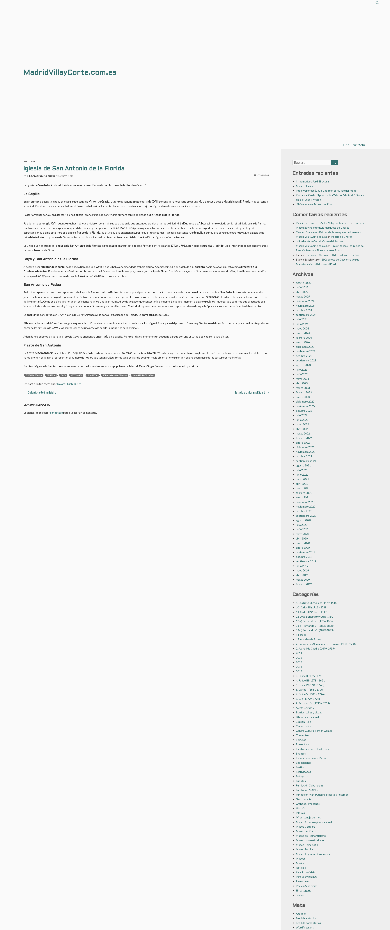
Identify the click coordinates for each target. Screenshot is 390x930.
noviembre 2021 (305, 451)
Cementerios (303, 726)
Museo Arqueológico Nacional (314, 822)
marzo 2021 (303, 488)
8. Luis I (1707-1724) (308, 698)
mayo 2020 (302, 534)
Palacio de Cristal (306, 872)
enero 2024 (303, 342)
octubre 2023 (304, 355)
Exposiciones (304, 762)
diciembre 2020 (305, 502)
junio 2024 (302, 324)
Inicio (346, 145)
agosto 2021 (303, 465)
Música (300, 863)
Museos (300, 858)
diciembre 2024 (305, 301)
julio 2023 (301, 369)
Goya (63, 375)
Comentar (263, 175)
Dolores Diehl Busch (43, 176)
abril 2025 (302, 292)
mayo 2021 (302, 479)
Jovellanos (76, 375)
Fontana (51, 375)
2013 (299, 662)
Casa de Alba (303, 721)
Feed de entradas (306, 918)
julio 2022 (301, 415)
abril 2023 (302, 383)
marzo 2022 (303, 433)
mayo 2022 (302, 424)
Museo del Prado (306, 831)
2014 (299, 666)
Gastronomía (303, 799)
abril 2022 (302, 429)
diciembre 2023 (305, 346)
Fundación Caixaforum (309, 785)
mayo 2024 (302, 328)
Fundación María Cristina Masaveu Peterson (322, 794)
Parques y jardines (306, 876)
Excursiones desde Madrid (311, 758)
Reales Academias (306, 886)
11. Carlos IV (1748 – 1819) (311, 612)
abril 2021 (302, 483)
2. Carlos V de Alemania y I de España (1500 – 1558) (326, 644)
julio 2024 (301, 319)
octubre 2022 (304, 410)
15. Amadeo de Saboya (309, 639)
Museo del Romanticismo (311, 835)
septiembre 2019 (306, 561)
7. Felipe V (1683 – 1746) (310, 694)
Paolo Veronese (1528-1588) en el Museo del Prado (326, 190)
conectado (56, 412)
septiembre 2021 (306, 460)
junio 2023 (302, 374)
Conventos (302, 735)
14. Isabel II (302, 634)
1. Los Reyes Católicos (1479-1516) (316, 602)
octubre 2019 (304, 556)
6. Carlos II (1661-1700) (310, 689)
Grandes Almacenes (308, 803)
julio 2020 (301, 524)
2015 (299, 671)
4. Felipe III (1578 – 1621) (311, 680)
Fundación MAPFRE (308, 790)
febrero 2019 (304, 584)
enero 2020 (303, 547)
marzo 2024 (303, 333)
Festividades (303, 771)
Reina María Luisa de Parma (115, 375)
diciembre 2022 (305, 401)
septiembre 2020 (306, 515)
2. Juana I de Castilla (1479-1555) (315, 648)
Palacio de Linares (341, 236)
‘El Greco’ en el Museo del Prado (315, 204)
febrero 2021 (304, 492)
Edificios (301, 739)
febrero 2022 (304, 438)
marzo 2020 (303, 543)
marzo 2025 (303, 296)
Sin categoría (303, 890)
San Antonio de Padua (143, 375)
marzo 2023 (303, 387)
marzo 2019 (303, 579)
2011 (299, 653)
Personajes (302, 881)
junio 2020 (302, 529)
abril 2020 (302, 538)
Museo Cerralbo (305, 826)
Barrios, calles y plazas (309, 712)
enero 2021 (303, 497)
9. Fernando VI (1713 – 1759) (313, 703)
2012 (299, 657)
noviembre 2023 (305, 351)
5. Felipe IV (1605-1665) (310, 685)
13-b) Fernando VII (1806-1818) (315, 625)
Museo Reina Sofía (307, 844)
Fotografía (302, 776)
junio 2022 (302, 419)
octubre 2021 (304, 456)
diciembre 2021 (305, 447)
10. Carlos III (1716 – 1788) (311, 607)
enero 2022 (303, 442)
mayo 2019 (302, 570)
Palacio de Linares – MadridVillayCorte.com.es (323, 223)
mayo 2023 (302, 378)
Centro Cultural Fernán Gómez (314, 730)
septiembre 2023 (306, 360)
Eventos (301, 753)
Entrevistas (303, 744)
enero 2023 (303, 397)
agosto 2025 (303, 282)
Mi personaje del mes (308, 817)
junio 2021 (302, 474)
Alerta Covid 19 (305, 707)
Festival (300, 767)
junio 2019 (302, 565)
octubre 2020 (304, 511)
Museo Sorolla (304, 849)
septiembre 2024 (306, 314)
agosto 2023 (303, 365)
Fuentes (301, 781)
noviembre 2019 (305, 552)
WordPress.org (305, 927)
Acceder (301, 913)
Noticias (301, 867)
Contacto (359, 145)
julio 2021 (301, 470)
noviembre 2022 (305, 406)
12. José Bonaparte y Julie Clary (314, 616)
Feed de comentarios (308, 923)
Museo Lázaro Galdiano (310, 840)
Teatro (300, 895)
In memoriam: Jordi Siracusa (312, 181)
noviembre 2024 (305, 305)
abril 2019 (302, 575)
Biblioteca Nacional (307, 717)
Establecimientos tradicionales (314, 749)
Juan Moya (93, 375)
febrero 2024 (304, 337)
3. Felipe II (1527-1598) (309, 676)
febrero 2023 (304, 392)
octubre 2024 (304, 310)
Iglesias (30, 161)
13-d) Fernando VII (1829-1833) (315, 630)
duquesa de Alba (34, 375)
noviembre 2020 (305, 506)
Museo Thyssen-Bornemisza (313, 854)
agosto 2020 (303, 520)
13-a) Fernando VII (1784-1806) (314, 621)
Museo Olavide (305, 186)
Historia (300, 808)
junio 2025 (302, 287)
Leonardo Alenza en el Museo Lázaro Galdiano (334, 255)
